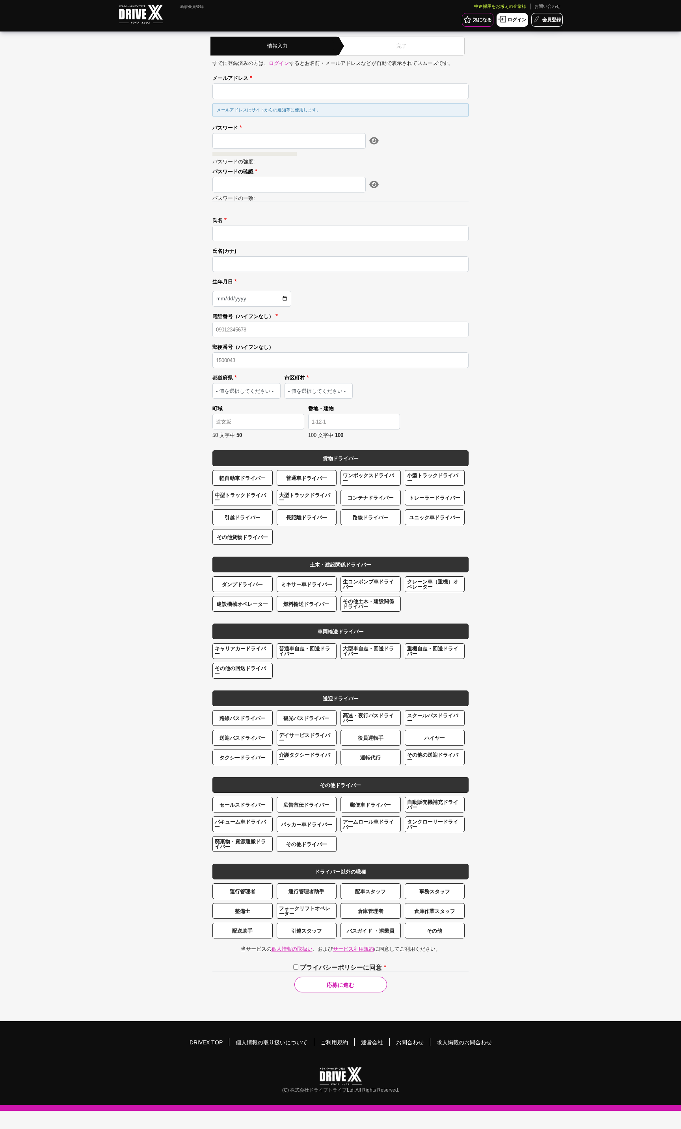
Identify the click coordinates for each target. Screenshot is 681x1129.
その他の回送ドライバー (240, 670)
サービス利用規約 (353, 949)
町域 (217, 408)
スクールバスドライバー (432, 718)
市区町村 (295, 378)
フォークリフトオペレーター (304, 910)
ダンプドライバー (242, 584)
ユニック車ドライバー (434, 517)
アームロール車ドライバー (368, 824)
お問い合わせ (547, 6)
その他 (434, 931)
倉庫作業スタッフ (434, 911)
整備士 (242, 911)
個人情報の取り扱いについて (271, 1042)
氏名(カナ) (224, 251)
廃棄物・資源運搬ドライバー (240, 844)
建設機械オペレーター (242, 604)
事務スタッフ (434, 891)
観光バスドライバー (306, 718)
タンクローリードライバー (432, 824)
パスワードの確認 (232, 171)
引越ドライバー (242, 517)
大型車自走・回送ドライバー (368, 651)
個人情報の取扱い (292, 949)
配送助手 (242, 931)
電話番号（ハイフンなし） (243, 316)
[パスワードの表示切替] (374, 141)
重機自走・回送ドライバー (432, 651)
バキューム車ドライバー (240, 824)
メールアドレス (230, 78)
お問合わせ (410, 1042)
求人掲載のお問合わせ (464, 1042)
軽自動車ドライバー (243, 478)
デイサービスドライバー (304, 737)
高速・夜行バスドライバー (368, 718)
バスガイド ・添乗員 (370, 931)
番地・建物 (321, 408)
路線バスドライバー (243, 718)
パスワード (225, 128)
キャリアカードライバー (240, 651)
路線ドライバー (371, 517)
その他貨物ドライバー (242, 537)
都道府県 (222, 378)
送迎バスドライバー (243, 738)
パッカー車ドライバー (306, 824)
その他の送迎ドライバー (432, 757)
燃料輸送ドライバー (306, 604)
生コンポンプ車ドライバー (368, 584)
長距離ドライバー (306, 517)
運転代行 (370, 758)
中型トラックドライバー (240, 497)
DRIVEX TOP (206, 1042)
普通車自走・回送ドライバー (304, 651)
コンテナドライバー (371, 498)
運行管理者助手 (306, 891)
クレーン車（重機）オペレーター (432, 584)
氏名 (217, 220)
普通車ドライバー (306, 478)
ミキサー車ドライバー (306, 584)
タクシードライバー (243, 758)
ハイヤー (434, 738)
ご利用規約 (334, 1042)
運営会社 (372, 1042)
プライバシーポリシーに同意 (341, 967)
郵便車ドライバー (370, 805)
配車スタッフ (370, 891)
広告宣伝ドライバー (306, 805)
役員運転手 (370, 738)
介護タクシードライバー (304, 757)
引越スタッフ (306, 931)
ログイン (279, 63)
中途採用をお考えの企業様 (500, 6)
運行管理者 (242, 891)
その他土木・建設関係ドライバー (368, 603)
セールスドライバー (243, 805)
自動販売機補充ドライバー (432, 804)
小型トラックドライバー (432, 477)
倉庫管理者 (370, 911)
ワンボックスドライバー (368, 477)
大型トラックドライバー (304, 497)
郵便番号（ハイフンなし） (243, 347)
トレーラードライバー (434, 498)
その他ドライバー (306, 844)
